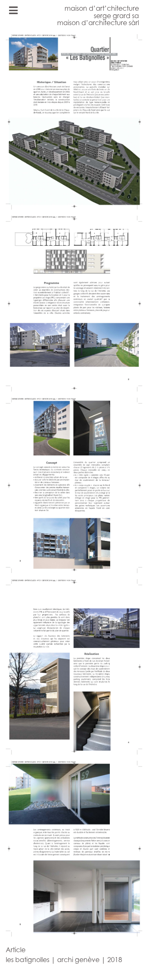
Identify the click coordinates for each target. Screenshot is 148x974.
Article (15, 950)
